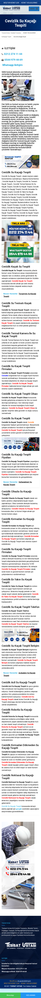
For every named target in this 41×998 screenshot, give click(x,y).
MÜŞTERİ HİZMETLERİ (11, 3)
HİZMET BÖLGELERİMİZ (29, 3)
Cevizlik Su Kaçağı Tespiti (11, 806)
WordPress (13, 981)
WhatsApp (10, 995)
